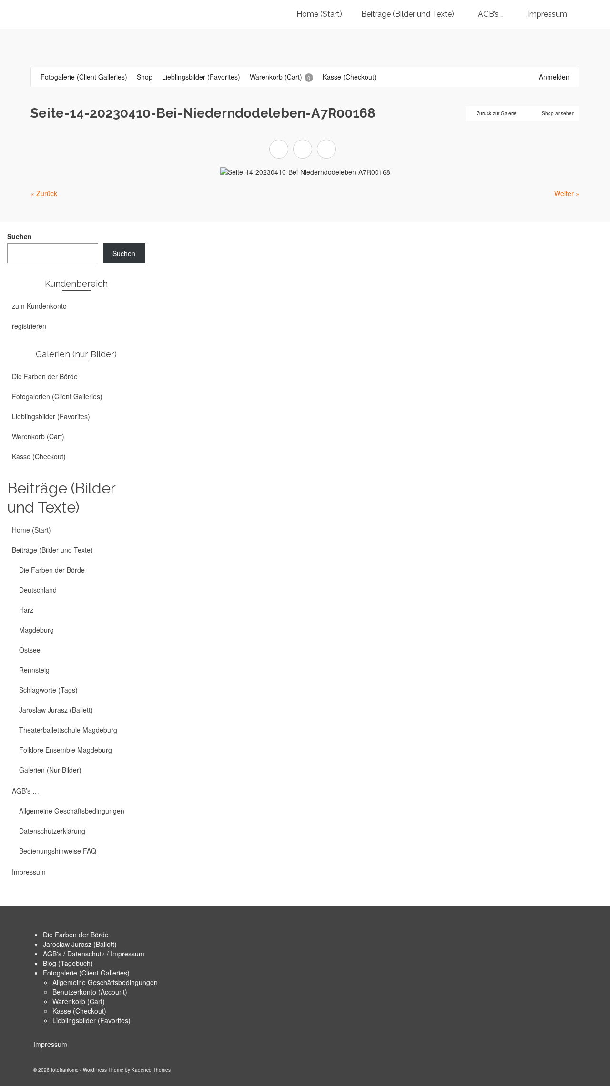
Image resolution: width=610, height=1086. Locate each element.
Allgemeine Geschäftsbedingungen (105, 982)
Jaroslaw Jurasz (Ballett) (80, 944)
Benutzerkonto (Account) (89, 991)
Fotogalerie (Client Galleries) (86, 972)
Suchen (19, 236)
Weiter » (567, 193)
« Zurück (43, 193)
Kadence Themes (151, 1069)
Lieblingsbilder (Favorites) (91, 1020)
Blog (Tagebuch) (68, 963)
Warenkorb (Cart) (78, 1001)
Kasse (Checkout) (79, 1011)
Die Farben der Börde (76, 934)
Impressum (50, 1044)
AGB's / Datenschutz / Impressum (93, 953)
